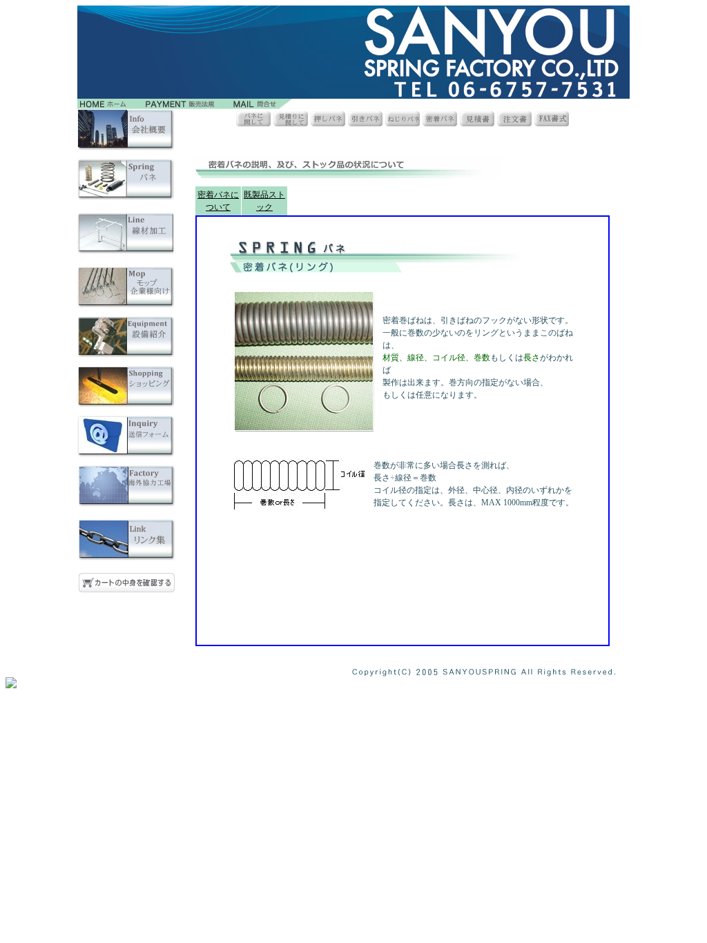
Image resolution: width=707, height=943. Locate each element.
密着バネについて (218, 201)
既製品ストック (264, 201)
